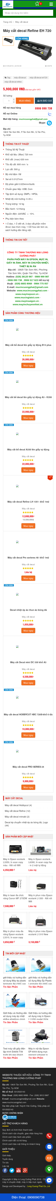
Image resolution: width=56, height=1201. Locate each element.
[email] (49, 1158)
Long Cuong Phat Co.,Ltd (38, 1186)
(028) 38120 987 (24, 276)
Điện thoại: (19, 1197)
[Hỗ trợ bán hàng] (50, 114)
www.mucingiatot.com (27, 297)
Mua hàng (25, 100)
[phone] (49, 1136)
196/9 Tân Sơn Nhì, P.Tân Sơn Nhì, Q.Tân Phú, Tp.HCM (24, 133)
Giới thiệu (6, 1155)
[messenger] (49, 1180)
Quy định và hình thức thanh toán (17, 1129)
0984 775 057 (41, 283)
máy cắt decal (20, 78)
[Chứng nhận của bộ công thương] (9, 1116)
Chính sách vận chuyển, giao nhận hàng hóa (22, 1133)
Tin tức (5, 1162)
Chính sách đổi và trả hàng (14, 1140)
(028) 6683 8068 (23, 283)
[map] (49, 1169)
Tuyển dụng (7, 1158)
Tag (8, 78)
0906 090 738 (15, 280)
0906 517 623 (31, 280)
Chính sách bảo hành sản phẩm (16, 1136)
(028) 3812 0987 (41, 1095)
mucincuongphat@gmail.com (33, 118)
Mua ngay (28, 365)
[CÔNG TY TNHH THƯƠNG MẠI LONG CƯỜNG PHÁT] (7, 5)
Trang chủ (7, 21)
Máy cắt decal (21, 21)
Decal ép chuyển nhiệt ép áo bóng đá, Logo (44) (26, 824)
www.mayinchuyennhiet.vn (28, 304)
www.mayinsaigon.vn (27, 301)
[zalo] (49, 1147)
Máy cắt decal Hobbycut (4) (18, 805)
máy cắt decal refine (13, 82)
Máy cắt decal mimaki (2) (17, 816)
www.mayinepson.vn (27, 294)
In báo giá (46, 100)
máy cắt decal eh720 (38, 78)
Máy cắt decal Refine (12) (17, 810)
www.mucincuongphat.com (32, 290)
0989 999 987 (42, 276)
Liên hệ (5, 1166)
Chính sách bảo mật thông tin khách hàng (21, 1143)
